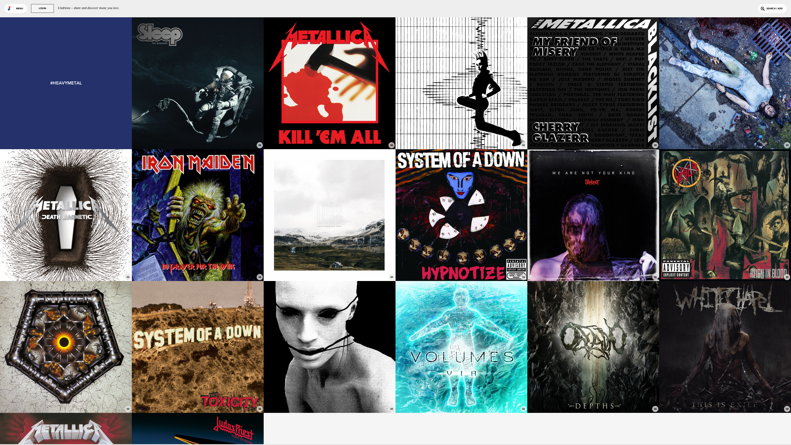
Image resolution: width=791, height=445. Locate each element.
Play (197, 83)
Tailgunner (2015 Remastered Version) (198, 269)
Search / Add (774, 9)
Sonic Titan (197, 138)
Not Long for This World (593, 269)
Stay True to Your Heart (725, 138)
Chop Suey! (198, 401)
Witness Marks (329, 269)
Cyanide (66, 269)
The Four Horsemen (329, 138)
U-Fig (461, 269)
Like (170, 83)
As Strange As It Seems (461, 138)
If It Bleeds (329, 401)
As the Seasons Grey (66, 401)
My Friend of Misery (593, 138)
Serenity (461, 401)
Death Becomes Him (725, 401)
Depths (593, 401)
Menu (19, 9)
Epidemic (725, 269)
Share (225, 83)
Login (42, 8)
